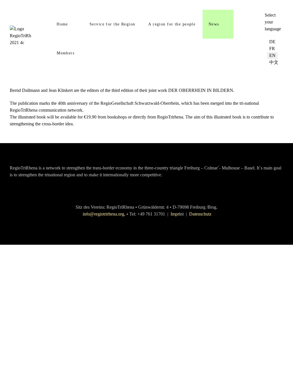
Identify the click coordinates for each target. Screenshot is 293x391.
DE (272, 41)
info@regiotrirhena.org (103, 214)
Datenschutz (200, 214)
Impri (175, 214)
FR (272, 48)
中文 (273, 62)
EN (272, 55)
